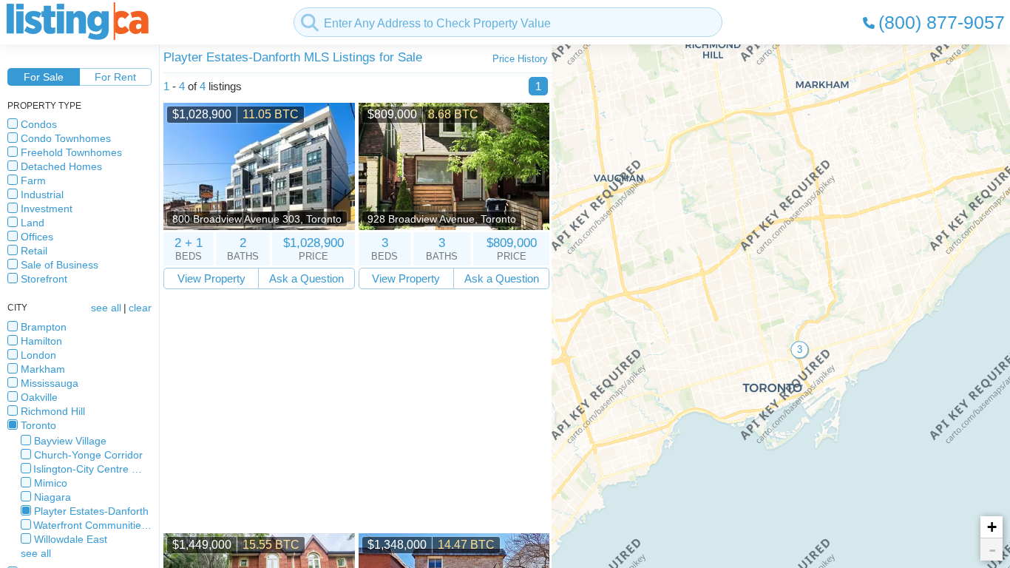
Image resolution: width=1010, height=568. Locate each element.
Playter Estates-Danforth (91, 511)
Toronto (38, 425)
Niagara (52, 497)
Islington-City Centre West (92, 469)
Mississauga (49, 383)
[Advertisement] (356, 411)
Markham (43, 369)
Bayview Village (70, 441)
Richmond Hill (53, 411)
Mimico (50, 483)
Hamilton (41, 341)
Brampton (44, 327)
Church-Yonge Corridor (88, 455)
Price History (520, 58)
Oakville (39, 397)
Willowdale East (70, 539)
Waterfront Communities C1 (92, 525)
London (38, 355)
